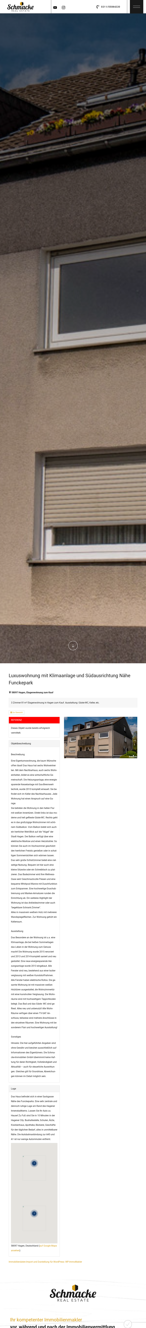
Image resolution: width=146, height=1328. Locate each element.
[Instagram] (63, 7)
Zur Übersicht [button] (17, 712)
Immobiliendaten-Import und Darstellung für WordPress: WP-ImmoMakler (45, 1261)
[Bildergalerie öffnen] (100, 737)
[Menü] (136, 6)
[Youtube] (55, 7)
